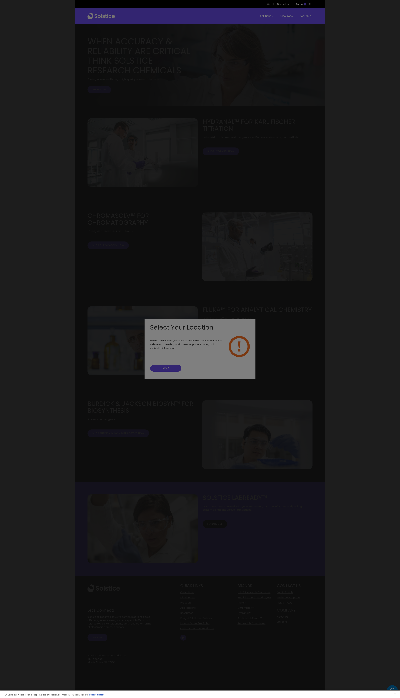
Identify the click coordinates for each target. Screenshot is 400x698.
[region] (200, 694)
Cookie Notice (97, 694)
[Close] (395, 693)
